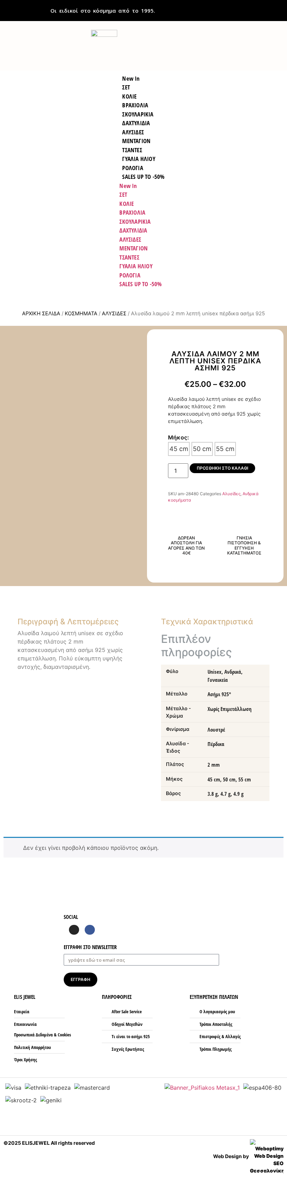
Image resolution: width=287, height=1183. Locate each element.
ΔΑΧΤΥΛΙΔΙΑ (133, 230)
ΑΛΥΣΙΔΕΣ (130, 239)
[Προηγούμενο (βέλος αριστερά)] (12, 591)
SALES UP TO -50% (143, 177)
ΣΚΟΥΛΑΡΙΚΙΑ (134, 221)
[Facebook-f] (90, 930)
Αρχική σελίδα (41, 313)
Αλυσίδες (114, 313)
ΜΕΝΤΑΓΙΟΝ (133, 248)
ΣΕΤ (123, 194)
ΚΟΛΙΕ (126, 204)
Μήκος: (178, 437)
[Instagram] (74, 930)
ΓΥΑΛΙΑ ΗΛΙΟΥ (135, 266)
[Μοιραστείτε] (279, 7)
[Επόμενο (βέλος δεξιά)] (274, 591)
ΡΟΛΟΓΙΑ (129, 275)
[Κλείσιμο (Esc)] (264, 7)
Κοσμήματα (81, 313)
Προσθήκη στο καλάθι (222, 468)
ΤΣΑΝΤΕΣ (129, 257)
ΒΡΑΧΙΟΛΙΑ (132, 212)
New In (128, 186)
